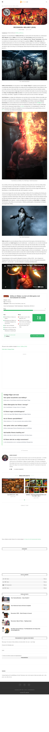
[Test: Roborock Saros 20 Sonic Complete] (6, 607)
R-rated (21, 106)
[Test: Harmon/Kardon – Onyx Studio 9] (6, 599)
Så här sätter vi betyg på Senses (8, 349)
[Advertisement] (24, 371)
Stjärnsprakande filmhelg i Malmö (36, 494)
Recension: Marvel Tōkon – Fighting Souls (21, 621)
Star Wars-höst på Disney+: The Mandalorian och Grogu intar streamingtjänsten (25, 629)
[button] (4, 489)
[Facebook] (20, 685)
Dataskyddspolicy (31, 689)
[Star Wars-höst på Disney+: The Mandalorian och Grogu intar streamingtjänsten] (6, 630)
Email (3, 650)
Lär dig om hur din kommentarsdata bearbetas (32, 539)
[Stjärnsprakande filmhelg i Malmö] (36, 485)
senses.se (25, 689)
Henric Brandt (21, 29)
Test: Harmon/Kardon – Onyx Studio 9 (20, 597)
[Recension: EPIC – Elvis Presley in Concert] (6, 615)
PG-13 (3, 109)
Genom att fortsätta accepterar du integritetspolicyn (12, 655)
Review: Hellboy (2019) (22, 346)
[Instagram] (29, 685)
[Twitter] (24, 685)
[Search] (46, 2)
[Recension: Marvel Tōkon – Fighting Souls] (6, 622)
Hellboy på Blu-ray (19, 32)
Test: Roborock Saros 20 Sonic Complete (21, 605)
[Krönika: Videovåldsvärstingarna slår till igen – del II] (13, 485)
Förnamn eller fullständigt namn (8, 645)
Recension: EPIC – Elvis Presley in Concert (21, 613)
